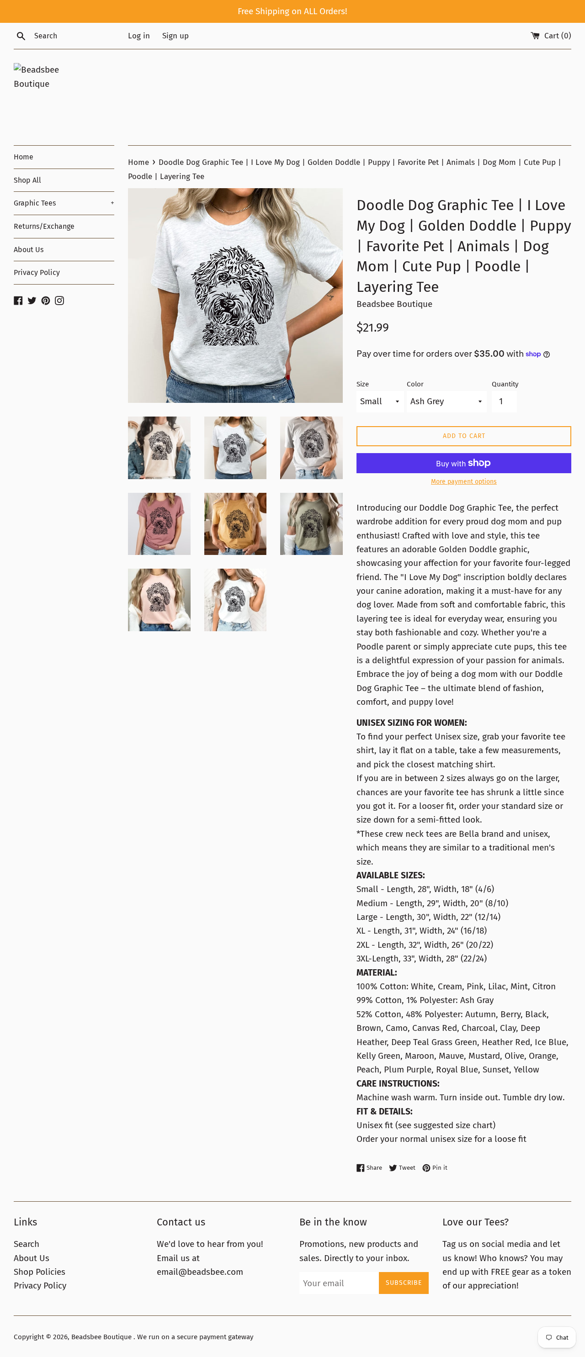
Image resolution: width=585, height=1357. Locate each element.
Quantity (505, 384)
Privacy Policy (37, 272)
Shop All (27, 180)
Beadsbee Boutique (102, 1337)
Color (415, 384)
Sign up (175, 36)
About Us (28, 249)
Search (26, 1244)
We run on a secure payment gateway (195, 1337)
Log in (139, 36)
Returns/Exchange (44, 226)
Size (362, 384)
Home (23, 157)
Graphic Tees (64, 203)
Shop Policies (39, 1272)
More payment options (464, 482)
